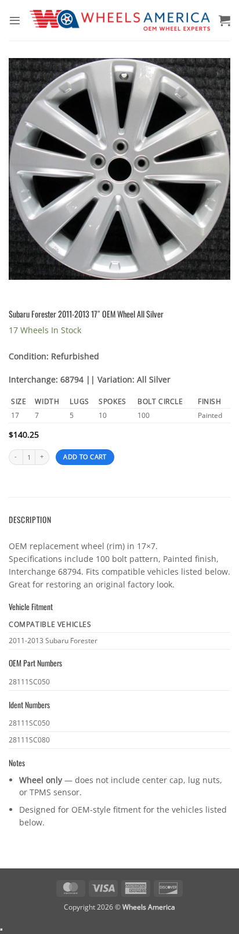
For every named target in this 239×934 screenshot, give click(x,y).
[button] (15, 21)
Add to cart (84, 457)
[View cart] (224, 20)
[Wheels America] (120, 20)
